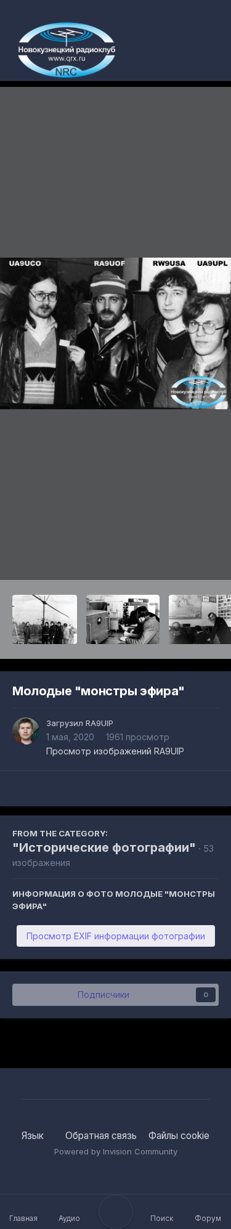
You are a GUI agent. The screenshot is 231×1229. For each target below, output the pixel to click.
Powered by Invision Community (115, 1151)
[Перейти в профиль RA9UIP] (25, 731)
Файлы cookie (178, 1135)
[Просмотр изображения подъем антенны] (44, 619)
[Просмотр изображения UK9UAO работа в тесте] (122, 619)
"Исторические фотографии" (104, 847)
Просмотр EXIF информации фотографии (115, 936)
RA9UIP (99, 723)
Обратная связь (101, 1135)
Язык (34, 1135)
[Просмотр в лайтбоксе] (115, 334)
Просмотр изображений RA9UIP (115, 751)
